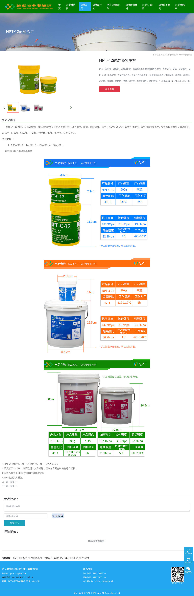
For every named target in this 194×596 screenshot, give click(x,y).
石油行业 (58, 558)
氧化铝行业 (37, 558)
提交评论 (14, 523)
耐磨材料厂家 (180, 7)
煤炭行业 (26, 558)
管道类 (86, 558)
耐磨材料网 (70, 7)
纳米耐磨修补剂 (114, 7)
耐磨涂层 (84, 7)
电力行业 (48, 558)
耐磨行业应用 (148, 7)
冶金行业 (77, 558)
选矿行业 (17, 558)
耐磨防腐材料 (131, 7)
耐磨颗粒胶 (97, 7)
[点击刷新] (58, 515)
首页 (59, 7)
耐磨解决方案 (164, 7)
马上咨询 (109, 89)
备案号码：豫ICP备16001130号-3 (17, 577)
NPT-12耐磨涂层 (184, 54)
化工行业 (68, 558)
